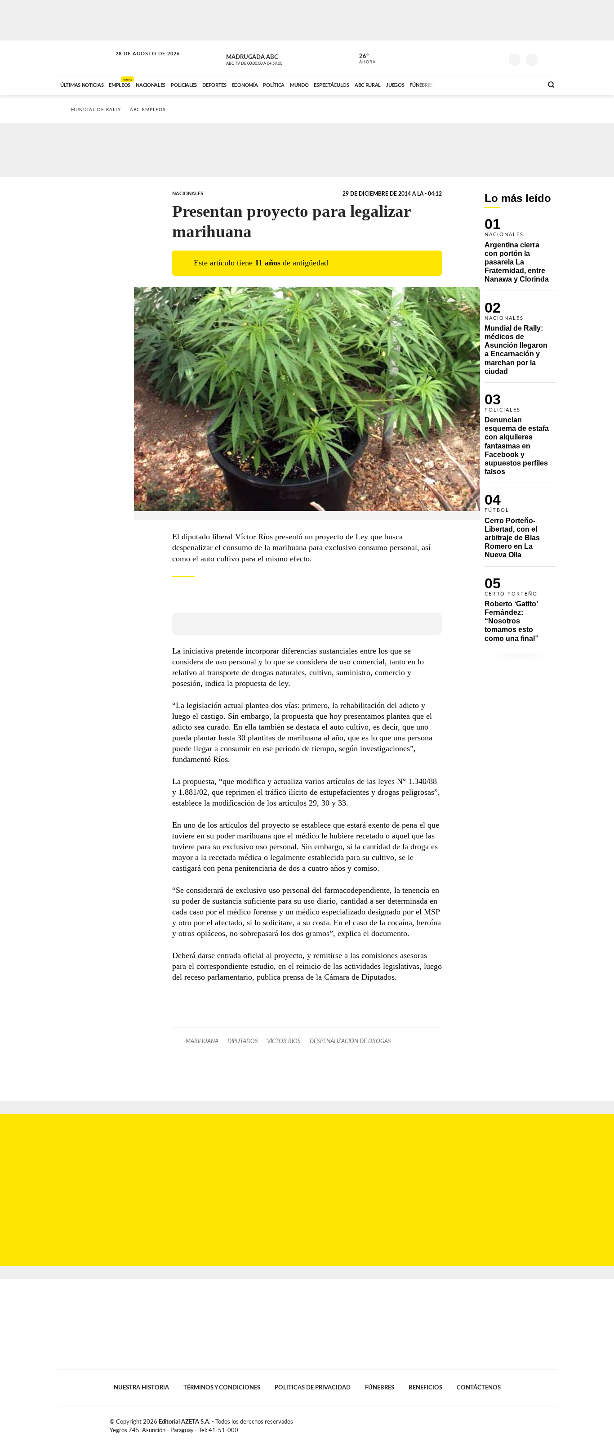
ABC (85, 58)
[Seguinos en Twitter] (469, 58)
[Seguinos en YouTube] (482, 58)
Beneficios (425, 1387)
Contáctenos (479, 1387)
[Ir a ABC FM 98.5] (524, 84)
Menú (548, 58)
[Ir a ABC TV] (463, 84)
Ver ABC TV (271, 58)
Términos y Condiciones (221, 1387)
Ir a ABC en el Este (139, 62)
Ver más (520, 254)
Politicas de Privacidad (313, 1387)
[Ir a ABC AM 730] (488, 84)
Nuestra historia (141, 1387)
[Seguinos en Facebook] (455, 58)
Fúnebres (379, 1387)
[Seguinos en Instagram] (496, 58)
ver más (362, 59)
